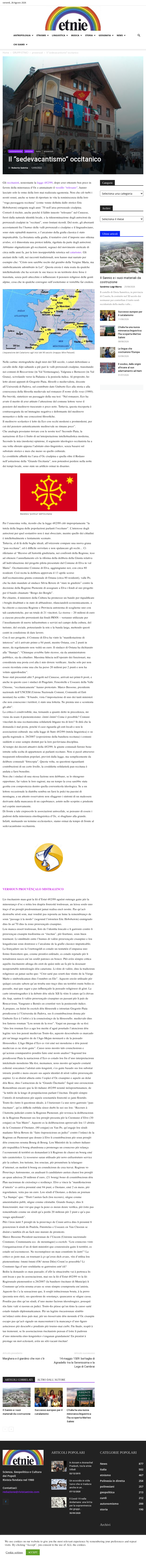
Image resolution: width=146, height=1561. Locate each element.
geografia (105, 35)
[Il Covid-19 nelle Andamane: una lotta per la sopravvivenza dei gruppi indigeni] (59, 1502)
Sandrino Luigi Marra (111, 286)
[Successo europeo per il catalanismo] (49, 1397)
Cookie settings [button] (14, 1552)
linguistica (58, 35)
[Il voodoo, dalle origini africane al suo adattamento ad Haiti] (107, 367)
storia (89, 35)
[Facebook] (6, 1502)
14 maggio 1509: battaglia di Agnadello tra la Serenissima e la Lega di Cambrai (74, 1362)
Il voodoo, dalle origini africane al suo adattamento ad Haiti (130, 367)
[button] (138, 35)
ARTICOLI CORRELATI (19, 1379)
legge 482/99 (45, 182)
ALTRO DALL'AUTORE (51, 1379)
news (120, 35)
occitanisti (13, 182)
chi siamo (19, 44)
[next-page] (11, 1429)
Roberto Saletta (19, 167)
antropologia (22, 35)
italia (38, 151)
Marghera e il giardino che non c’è (23, 1358)
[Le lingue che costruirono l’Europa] (107, 352)
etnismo (41, 35)
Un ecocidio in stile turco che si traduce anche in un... (80, 1484)
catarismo (75, 252)
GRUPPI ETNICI (20, 52)
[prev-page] (5, 1429)
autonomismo (16, 151)
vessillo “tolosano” (67, 187)
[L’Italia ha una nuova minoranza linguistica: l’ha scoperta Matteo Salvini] (81, 1397)
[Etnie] (73, 18)
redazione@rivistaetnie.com (21, 1492)
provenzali (37, 52)
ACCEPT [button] (32, 1552)
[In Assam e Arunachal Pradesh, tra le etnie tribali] (59, 1466)
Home (6, 52)
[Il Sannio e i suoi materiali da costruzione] (17, 1397)
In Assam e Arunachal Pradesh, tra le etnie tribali (81, 1466)
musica (75, 35)
